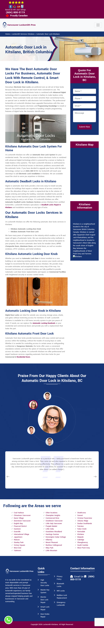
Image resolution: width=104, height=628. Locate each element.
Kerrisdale (81, 531)
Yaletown (17, 550)
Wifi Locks (61, 591)
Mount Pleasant (52, 542)
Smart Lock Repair (44, 608)
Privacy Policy (59, 577)
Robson (17, 540)
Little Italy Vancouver (54, 523)
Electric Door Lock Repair (44, 600)
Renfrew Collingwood (54, 545)
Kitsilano (80, 534)
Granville (17, 531)
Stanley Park (18, 542)
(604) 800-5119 (15, 12)
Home (7, 34)
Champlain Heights (53, 515)
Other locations (51, 512)
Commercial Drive (52, 518)
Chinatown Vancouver (22, 515)
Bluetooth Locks (60, 585)
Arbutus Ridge (82, 521)
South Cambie (82, 545)
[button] (33, 404)
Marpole (80, 537)
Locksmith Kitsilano (50, 624)
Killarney (49, 540)
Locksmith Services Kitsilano (23, 34)
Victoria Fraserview (84, 518)
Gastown (17, 529)
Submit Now (84, 126)
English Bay (18, 523)
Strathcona (81, 512)
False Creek (81, 529)
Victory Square (19, 545)
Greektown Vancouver (54, 521)
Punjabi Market (51, 526)
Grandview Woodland (54, 531)
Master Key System (44, 591)
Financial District (20, 526)
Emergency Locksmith (61, 603)
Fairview (80, 526)
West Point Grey (83, 548)
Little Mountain (51, 550)
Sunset (80, 515)
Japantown (18, 537)
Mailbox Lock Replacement (62, 596)
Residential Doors (23, 357)
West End (17, 548)
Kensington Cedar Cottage (56, 537)
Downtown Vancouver (22, 521)
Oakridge (80, 540)
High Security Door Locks (44, 583)
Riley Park (49, 548)
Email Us (79, 576)
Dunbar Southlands (84, 523)
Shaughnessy (82, 542)
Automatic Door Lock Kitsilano (48, 34)
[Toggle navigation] (98, 25)
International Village (21, 534)
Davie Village (19, 518)
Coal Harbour (19, 512)
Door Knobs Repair (44, 615)
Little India (50, 529)
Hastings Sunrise (52, 534)
